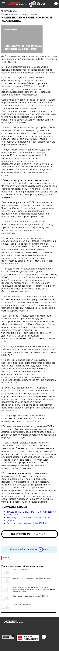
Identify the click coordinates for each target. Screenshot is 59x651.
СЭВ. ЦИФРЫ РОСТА (22, 605)
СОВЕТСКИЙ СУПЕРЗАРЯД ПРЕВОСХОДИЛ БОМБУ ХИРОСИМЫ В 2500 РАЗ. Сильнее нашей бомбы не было (34, 589)
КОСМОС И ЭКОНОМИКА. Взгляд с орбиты (31, 578)
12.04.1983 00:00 (9, 11)
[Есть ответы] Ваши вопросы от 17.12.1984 (30, 596)
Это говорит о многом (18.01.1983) (25, 523)
